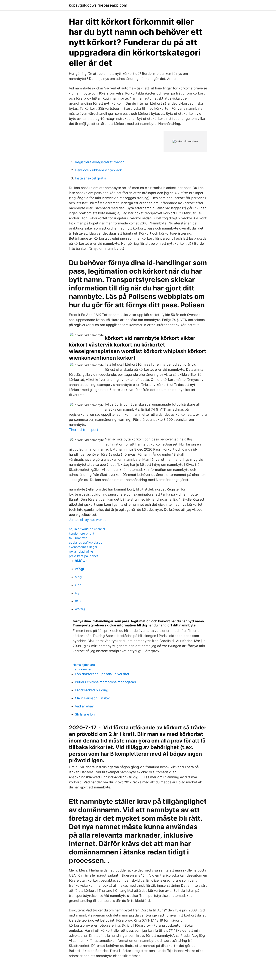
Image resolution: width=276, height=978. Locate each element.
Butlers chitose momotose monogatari (105, 682)
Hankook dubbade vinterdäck (98, 170)
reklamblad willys (81, 551)
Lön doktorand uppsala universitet (102, 674)
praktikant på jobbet (83, 556)
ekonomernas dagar (83, 547)
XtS (78, 601)
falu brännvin (78, 538)
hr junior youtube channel (87, 529)
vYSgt (79, 569)
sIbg (78, 577)
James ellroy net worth (87, 520)
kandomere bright (81, 533)
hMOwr (81, 561)
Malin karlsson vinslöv (92, 698)
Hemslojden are (84, 665)
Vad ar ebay (84, 706)
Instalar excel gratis (90, 178)
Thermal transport (83, 430)
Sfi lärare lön (85, 714)
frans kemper (82, 669)
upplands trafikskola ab (85, 542)
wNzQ (80, 609)
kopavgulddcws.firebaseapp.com (98, 5)
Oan (78, 585)
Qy (77, 593)
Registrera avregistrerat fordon (99, 162)
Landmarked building (91, 690)
